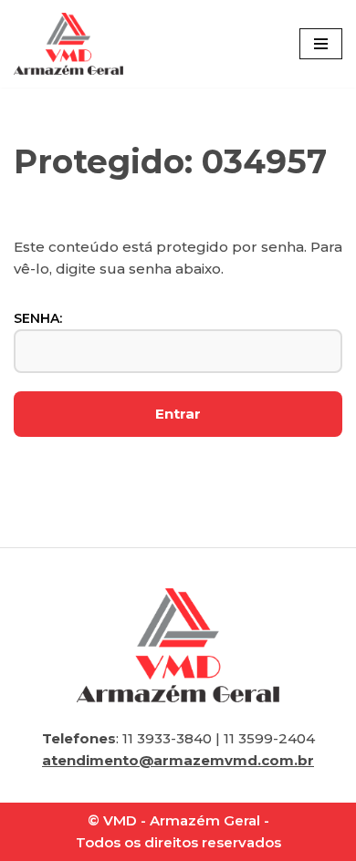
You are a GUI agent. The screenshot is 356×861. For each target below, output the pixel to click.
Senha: (38, 318)
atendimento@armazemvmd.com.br (178, 760)
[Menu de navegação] (320, 43)
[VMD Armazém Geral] (68, 44)
